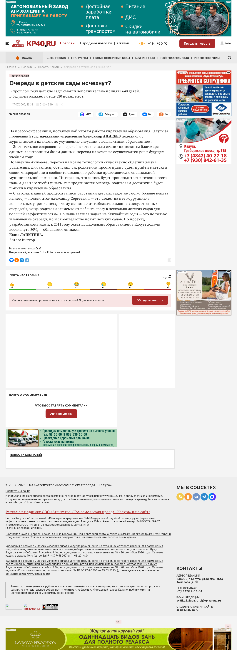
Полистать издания (18, 490)
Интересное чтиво (207, 58)
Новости (67, 43)
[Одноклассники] (16, 260)
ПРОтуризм (79, 58)
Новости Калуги (48, 66)
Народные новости (96, 43)
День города (56, 58)
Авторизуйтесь (61, 414)
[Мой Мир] (22, 260)
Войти (228, 43)
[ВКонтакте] (11, 260)
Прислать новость (197, 43)
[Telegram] (27, 260)
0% (12, 288)
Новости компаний (26, 454)
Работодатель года (174, 58)
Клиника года (145, 58)
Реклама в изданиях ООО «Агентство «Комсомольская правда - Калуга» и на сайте (78, 512)
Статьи (123, 43)
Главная (11, 66)
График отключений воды (111, 58)
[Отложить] (57, 104)
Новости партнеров (102, 586)
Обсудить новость (149, 300)
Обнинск (18, 45)
